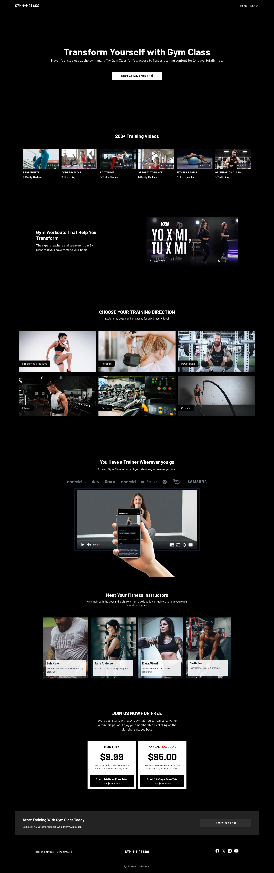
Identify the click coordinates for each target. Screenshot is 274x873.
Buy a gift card (64, 851)
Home (243, 5)
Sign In (254, 5)
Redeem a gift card (45, 851)
